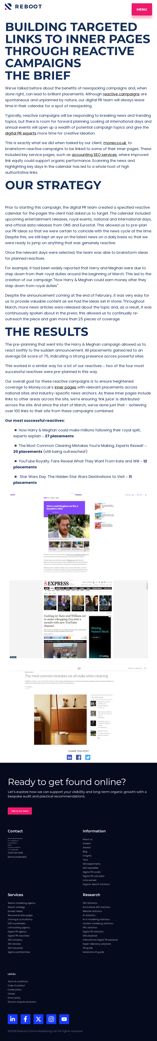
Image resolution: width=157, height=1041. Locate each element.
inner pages (65, 387)
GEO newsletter (91, 868)
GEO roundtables (17, 923)
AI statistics (89, 915)
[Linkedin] (13, 1019)
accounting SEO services (94, 154)
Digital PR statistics (93, 931)
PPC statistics (90, 927)
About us (87, 839)
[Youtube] (64, 1019)
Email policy (14, 997)
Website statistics (92, 911)
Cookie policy (14, 989)
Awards (87, 847)
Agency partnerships (19, 952)
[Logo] (23, 6)
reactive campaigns (121, 94)
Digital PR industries (18, 935)
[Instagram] (51, 1019)
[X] (38, 1019)
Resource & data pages (20, 915)
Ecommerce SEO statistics (96, 907)
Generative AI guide (93, 952)
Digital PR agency (17, 931)
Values (11, 993)
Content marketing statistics (98, 923)
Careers (87, 843)
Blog (85, 851)
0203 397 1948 (15, 852)
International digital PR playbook (100, 939)
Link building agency (19, 927)
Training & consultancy (20, 919)
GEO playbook (90, 935)
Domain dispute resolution (22, 1001)
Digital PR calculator (93, 876)
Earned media (15, 911)
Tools (85, 859)
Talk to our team (19, 811)
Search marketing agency (22, 903)
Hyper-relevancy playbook (97, 943)
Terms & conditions (18, 981)
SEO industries (15, 948)
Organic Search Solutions (96, 884)
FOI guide (88, 948)
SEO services (14, 943)
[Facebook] (25, 1019)
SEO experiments (92, 863)
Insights (87, 855)
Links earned (89, 880)
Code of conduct (16, 985)
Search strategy (16, 907)
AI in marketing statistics (96, 919)
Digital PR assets (92, 872)
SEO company (15, 939)
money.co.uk (114, 142)
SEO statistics (90, 903)
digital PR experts (20, 133)
